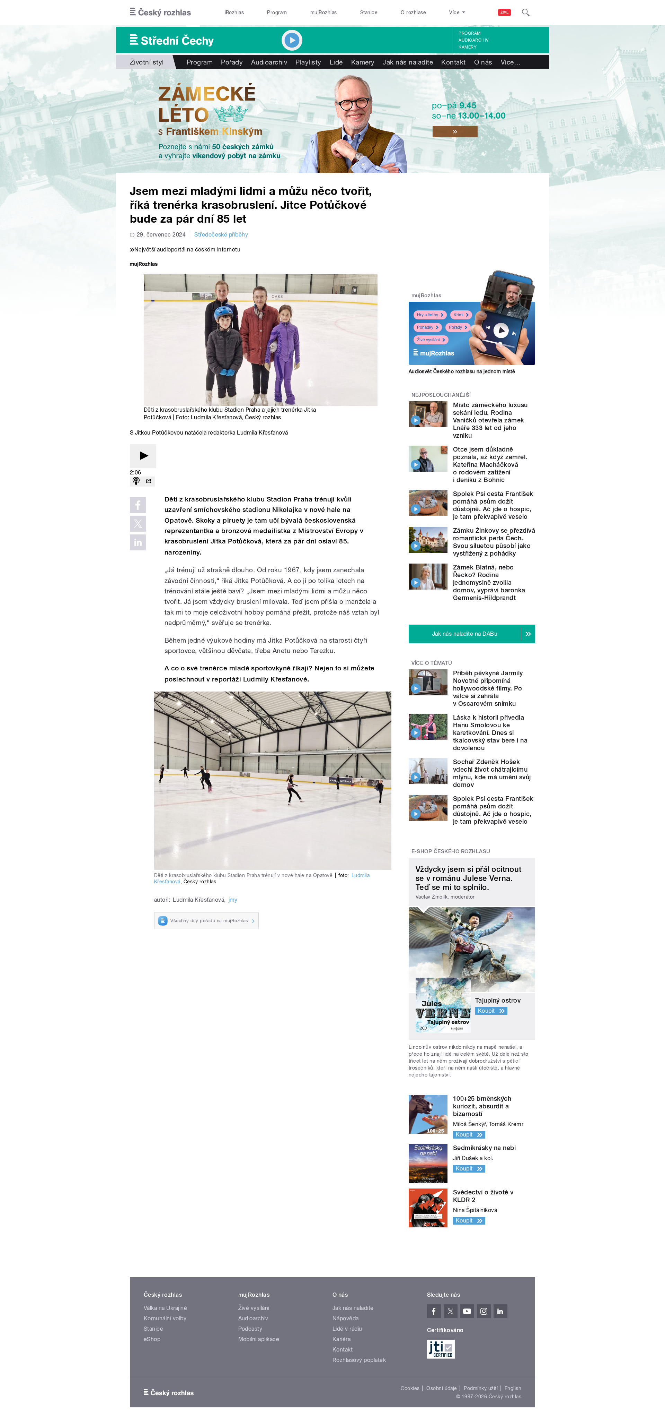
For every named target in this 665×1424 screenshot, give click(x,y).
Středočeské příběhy (221, 234)
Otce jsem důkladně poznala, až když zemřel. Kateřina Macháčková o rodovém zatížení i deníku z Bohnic (490, 464)
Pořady (232, 62)
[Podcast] (136, 482)
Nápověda (345, 1318)
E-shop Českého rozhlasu (450, 851)
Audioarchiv (473, 40)
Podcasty (250, 1329)
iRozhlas (234, 12)
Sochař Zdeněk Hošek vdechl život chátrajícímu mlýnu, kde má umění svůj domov (492, 773)
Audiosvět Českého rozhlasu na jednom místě (462, 371)
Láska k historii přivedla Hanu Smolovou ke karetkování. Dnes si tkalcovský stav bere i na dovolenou (490, 733)
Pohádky (425, 327)
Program (277, 12)
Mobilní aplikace (259, 1339)
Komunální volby (165, 1318)
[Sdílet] (148, 482)
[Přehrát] (143, 456)
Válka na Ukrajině (165, 1308)
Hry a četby (427, 314)
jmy (233, 900)
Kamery (468, 47)
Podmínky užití (481, 1388)
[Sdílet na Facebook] (138, 505)
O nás (483, 62)
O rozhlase (413, 12)
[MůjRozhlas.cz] (144, 264)
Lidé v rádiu (347, 1329)
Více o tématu (431, 663)
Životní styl (147, 62)
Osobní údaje (441, 1388)
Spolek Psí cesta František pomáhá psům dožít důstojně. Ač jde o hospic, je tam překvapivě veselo (493, 505)
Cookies (410, 1388)
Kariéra (341, 1339)
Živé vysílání (428, 339)
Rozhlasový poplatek (359, 1360)
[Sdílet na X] (138, 524)
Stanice (369, 12)
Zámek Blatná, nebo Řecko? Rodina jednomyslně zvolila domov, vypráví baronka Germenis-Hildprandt (489, 582)
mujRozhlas (323, 12)
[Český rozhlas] (160, 12)
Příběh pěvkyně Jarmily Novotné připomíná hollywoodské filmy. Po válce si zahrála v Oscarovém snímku (488, 688)
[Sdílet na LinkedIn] (138, 542)
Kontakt (453, 62)
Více (511, 62)
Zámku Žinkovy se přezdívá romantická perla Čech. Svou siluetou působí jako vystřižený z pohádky (494, 542)
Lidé (336, 62)
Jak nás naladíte (408, 62)
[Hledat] (525, 12)
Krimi (458, 314)
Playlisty (308, 62)
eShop (152, 1339)
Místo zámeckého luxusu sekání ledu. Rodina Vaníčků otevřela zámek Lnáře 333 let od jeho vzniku (490, 420)
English (513, 1388)
